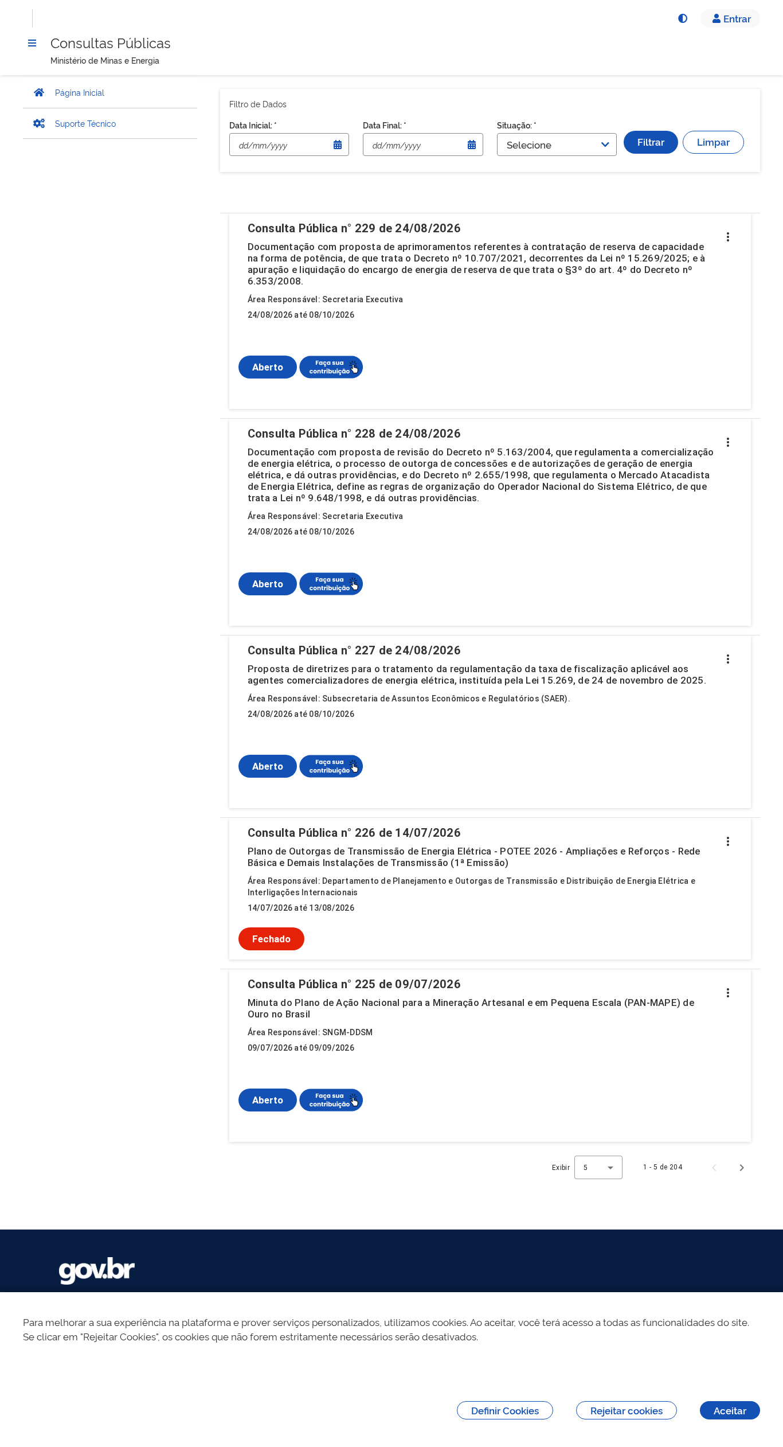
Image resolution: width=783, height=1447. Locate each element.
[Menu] (32, 43)
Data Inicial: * (253, 124)
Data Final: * (384, 124)
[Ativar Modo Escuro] (682, 18)
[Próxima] (741, 1167)
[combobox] (598, 1167)
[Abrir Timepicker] (337, 144)
